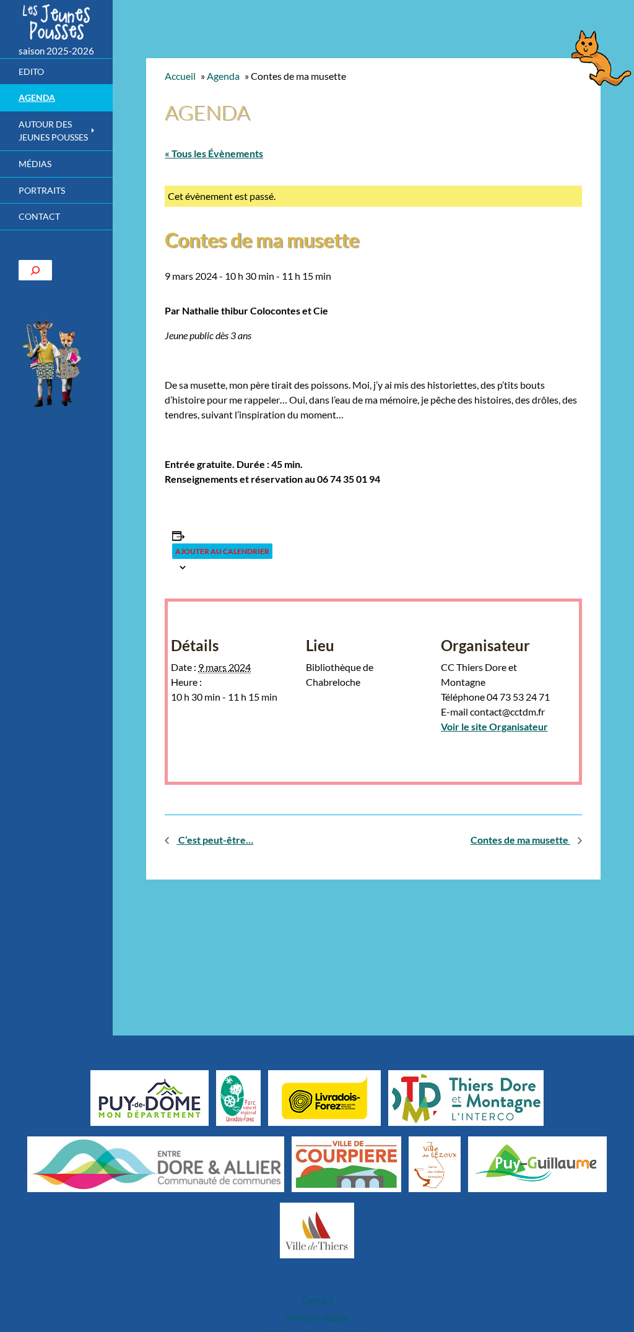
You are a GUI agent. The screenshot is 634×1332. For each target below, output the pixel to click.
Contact (39, 216)
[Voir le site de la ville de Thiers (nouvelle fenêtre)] (317, 1229)
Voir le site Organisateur (494, 726)
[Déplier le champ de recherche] (35, 270)
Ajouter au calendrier (222, 551)
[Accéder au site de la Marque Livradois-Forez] (324, 1097)
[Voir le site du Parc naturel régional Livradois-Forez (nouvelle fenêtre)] (238, 1097)
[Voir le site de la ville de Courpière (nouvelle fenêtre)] (346, 1163)
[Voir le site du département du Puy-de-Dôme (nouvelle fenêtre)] (149, 1097)
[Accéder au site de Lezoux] (435, 1163)
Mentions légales (317, 1317)
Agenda (37, 97)
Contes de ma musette (520, 839)
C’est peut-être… (214, 839)
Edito (31, 71)
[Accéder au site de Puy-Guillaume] (537, 1163)
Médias (35, 163)
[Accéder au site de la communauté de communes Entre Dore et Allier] (155, 1163)
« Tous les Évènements (214, 153)
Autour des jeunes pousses (53, 131)
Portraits (42, 190)
